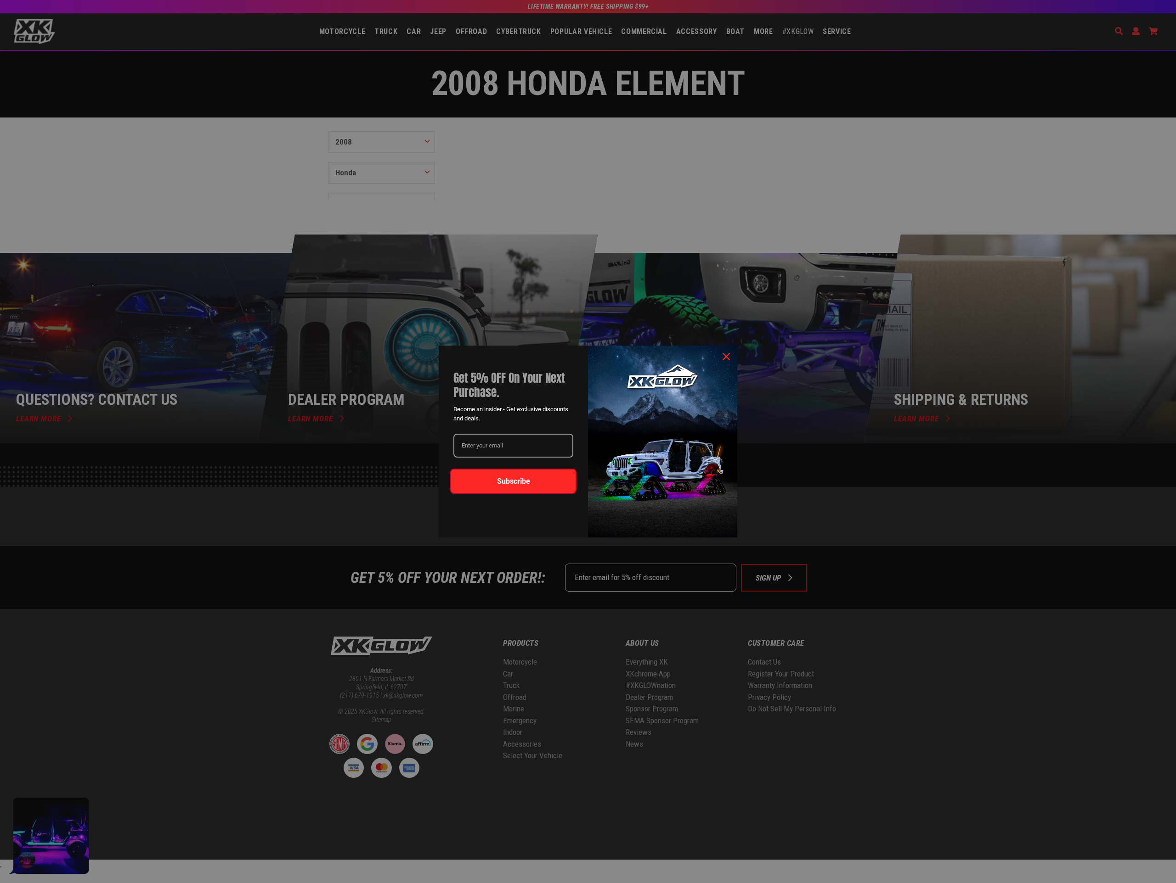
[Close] (726, 357)
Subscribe (513, 481)
